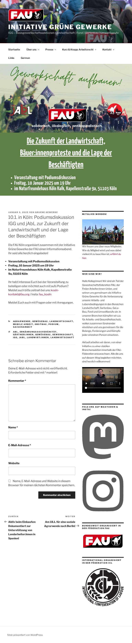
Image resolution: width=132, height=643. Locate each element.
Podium (53, 324)
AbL (15, 332)
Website (13, 463)
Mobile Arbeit (23, 324)
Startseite (14, 49)
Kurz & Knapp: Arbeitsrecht (78, 49)
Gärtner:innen (23, 334)
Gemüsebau (40, 321)
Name (13, 427)
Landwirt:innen (38, 337)
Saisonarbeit (23, 327)
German (25, 57)
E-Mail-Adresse (19, 445)
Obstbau (41, 324)
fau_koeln (45, 294)
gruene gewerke (46, 212)
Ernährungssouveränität (38, 332)
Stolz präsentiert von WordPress (25, 634)
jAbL (22, 337)
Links (11, 57)
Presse (49, 49)
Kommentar (17, 380)
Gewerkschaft (62, 334)
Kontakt (107, 49)
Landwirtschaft (61, 321)
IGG (15, 337)
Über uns (31, 49)
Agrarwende (22, 321)
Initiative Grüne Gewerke (60, 27)
